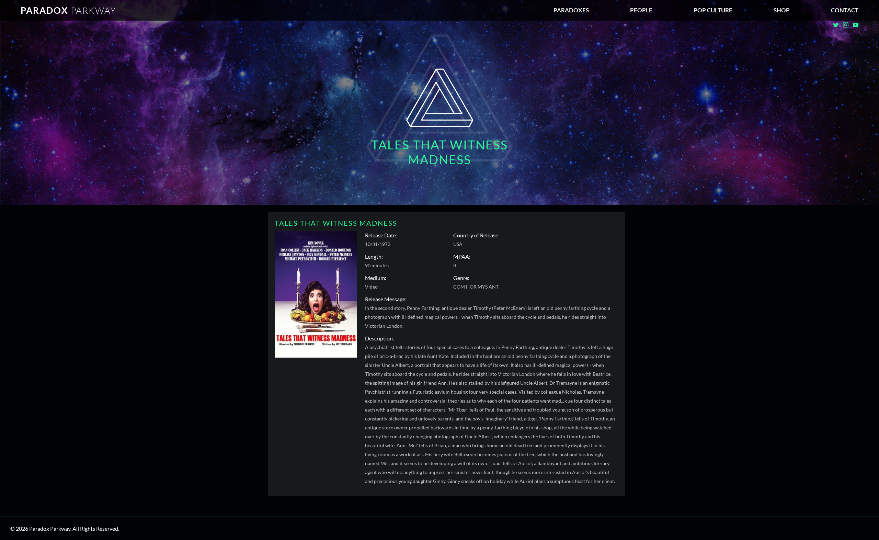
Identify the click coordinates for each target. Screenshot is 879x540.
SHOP (782, 10)
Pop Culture (713, 10)
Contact (844, 10)
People (641, 10)
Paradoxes (571, 10)
